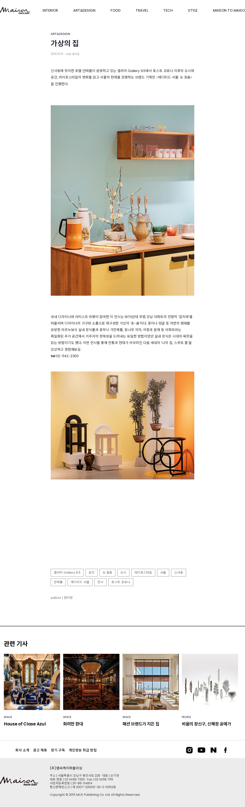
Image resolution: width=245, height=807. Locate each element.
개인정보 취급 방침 (83, 750)
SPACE (8, 717)
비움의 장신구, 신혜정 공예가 (206, 724)
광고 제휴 (40, 750)
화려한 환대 (73, 724)
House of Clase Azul (25, 724)
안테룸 (58, 582)
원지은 (76, 54)
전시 (100, 582)
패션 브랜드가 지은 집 (140, 724)
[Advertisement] (122, 535)
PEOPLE (186, 717)
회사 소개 (22, 750)
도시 (123, 572)
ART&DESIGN (60, 34)
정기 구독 (58, 750)
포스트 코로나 (120, 582)
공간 (92, 572)
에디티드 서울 (80, 582)
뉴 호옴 (107, 572)
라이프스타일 (143, 572)
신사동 (178, 572)
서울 (163, 572)
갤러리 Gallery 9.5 (67, 572)
